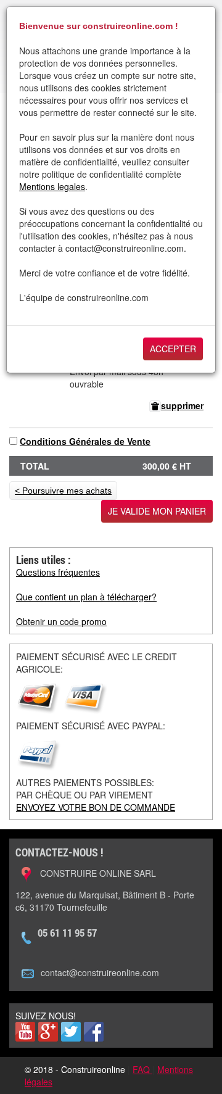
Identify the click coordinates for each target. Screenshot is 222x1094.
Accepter (173, 348)
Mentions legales (52, 186)
